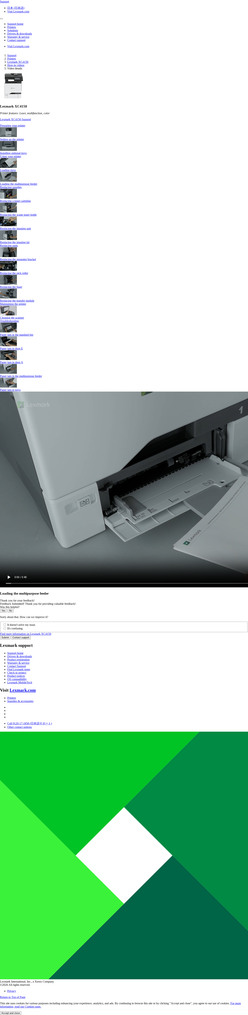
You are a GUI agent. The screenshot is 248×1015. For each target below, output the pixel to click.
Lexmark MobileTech (19, 682)
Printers (11, 58)
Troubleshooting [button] (9, 321)
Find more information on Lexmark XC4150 (25, 633)
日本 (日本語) (15, 7)
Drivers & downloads (19, 656)
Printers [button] (11, 27)
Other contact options (19, 727)
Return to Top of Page (12, 997)
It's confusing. (15, 628)
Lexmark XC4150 (17, 61)
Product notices (16, 675)
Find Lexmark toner (18, 669)
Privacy (11, 991)
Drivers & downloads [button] (19, 33)
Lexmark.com (23, 690)
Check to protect (16, 672)
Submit (5, 637)
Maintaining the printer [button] (13, 303)
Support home (15, 653)
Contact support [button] (16, 40)
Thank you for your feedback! (17, 600)
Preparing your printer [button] (12, 125)
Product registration (18, 659)
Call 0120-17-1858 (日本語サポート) (29, 723)
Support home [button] (15, 23)
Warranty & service (18, 662)
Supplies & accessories (20, 701)
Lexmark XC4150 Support (15, 119)
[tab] (124, 125)
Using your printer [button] (10, 156)
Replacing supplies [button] (11, 187)
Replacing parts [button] (9, 245)
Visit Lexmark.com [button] (18, 11)
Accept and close (10, 1013)
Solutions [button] (12, 30)
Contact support (21, 637)
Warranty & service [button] (18, 36)
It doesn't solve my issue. (21, 624)
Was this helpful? (10, 607)
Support (11, 55)
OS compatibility (17, 679)
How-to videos (15, 65)
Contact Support (16, 666)
